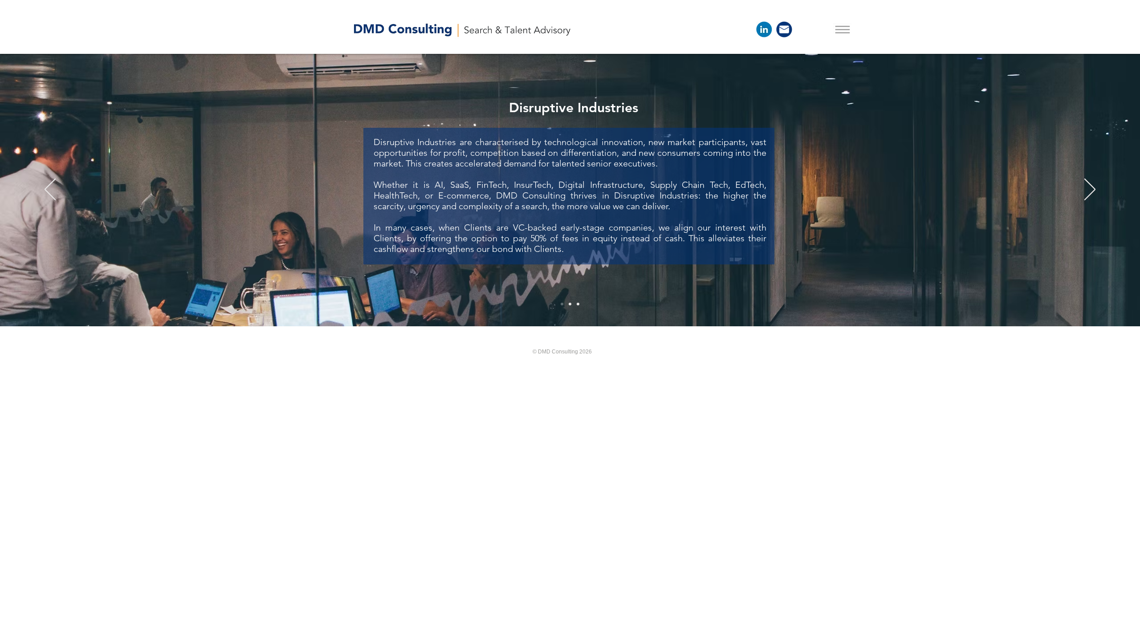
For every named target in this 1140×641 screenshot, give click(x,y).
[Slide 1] (562, 304)
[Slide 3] (578, 304)
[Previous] (50, 190)
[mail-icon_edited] (784, 29)
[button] (842, 29)
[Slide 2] (570, 304)
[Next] (1089, 190)
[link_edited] (764, 29)
